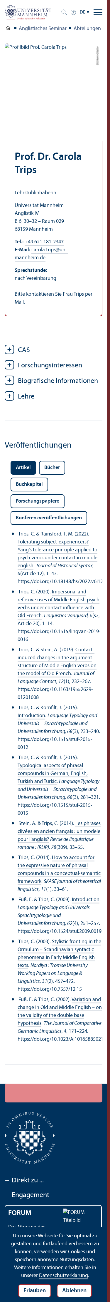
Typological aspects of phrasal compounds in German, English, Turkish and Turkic (53, 773)
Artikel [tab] (23, 468)
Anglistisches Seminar (43, 28)
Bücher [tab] (52, 468)
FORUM (19, 1213)
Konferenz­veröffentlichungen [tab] (49, 518)
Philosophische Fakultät (8, 29)
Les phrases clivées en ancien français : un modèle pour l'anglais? (59, 831)
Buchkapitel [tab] (29, 484)
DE (82, 12)
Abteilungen (87, 28)
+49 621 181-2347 (44, 242)
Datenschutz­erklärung (63, 1275)
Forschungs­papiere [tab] (37, 501)
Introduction (31, 716)
